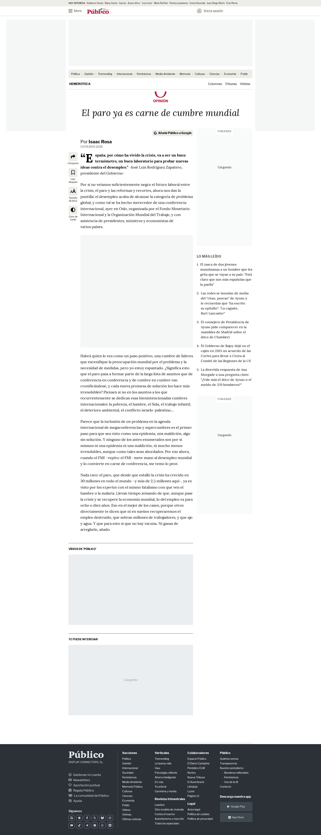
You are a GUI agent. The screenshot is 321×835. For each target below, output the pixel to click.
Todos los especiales (167, 823)
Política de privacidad (200, 818)
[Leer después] (73, 172)
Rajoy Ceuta (111, 3)
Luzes (190, 791)
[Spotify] (95, 825)
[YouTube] (72, 825)
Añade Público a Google (175, 133)
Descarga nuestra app (235, 796)
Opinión (88, 73)
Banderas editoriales (236, 772)
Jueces (122, 3)
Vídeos (126, 809)
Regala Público (83, 790)
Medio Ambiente (165, 73)
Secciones (129, 753)
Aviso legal (193, 809)
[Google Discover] (79, 818)
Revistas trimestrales (170, 799)
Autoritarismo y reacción (169, 818)
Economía (230, 73)
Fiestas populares (178, 3)
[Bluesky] (102, 818)
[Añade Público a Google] (72, 818)
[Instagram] (110, 818)
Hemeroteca (79, 84)
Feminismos (144, 73)
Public (244, 73)
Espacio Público (196, 758)
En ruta (159, 782)
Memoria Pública (132, 786)
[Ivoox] (110, 825)
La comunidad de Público (91, 795)
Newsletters (81, 780)
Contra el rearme (165, 814)
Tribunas (231, 84)
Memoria (185, 73)
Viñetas (245, 84)
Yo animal (160, 786)
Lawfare (160, 804)
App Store (238, 817)
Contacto (225, 786)
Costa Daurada (197, 3)
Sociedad (127, 772)
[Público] (98, 11)
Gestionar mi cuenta (87, 775)
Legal (191, 803)
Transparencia (228, 763)
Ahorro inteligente (165, 777)
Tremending (105, 73)
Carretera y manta (165, 791)
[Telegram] (87, 825)
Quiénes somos (229, 758)
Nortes (191, 772)
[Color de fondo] (73, 209)
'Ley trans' (147, 3)
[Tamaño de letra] (73, 191)
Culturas (200, 73)
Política (75, 73)
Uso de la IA (231, 782)
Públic (126, 805)
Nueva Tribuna (196, 777)
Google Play (238, 806)
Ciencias (214, 73)
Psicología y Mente (166, 772)
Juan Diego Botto (216, 3)
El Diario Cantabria (198, 763)
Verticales (162, 753)
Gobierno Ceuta (95, 3)
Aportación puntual (86, 785)
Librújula (192, 786)
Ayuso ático (134, 3)
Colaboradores (198, 753)
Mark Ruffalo (161, 3)
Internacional (124, 73)
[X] (95, 818)
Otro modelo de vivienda (169, 809)
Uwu (157, 768)
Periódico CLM (196, 768)
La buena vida (163, 763)
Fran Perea (232, 3)
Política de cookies (198, 814)
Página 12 (193, 795)
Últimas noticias (131, 819)
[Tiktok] (79, 825)
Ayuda (77, 801)
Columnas (215, 84)
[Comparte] (73, 156)
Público (86, 755)
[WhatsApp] (102, 825)
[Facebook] (87, 818)
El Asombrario (195, 782)
